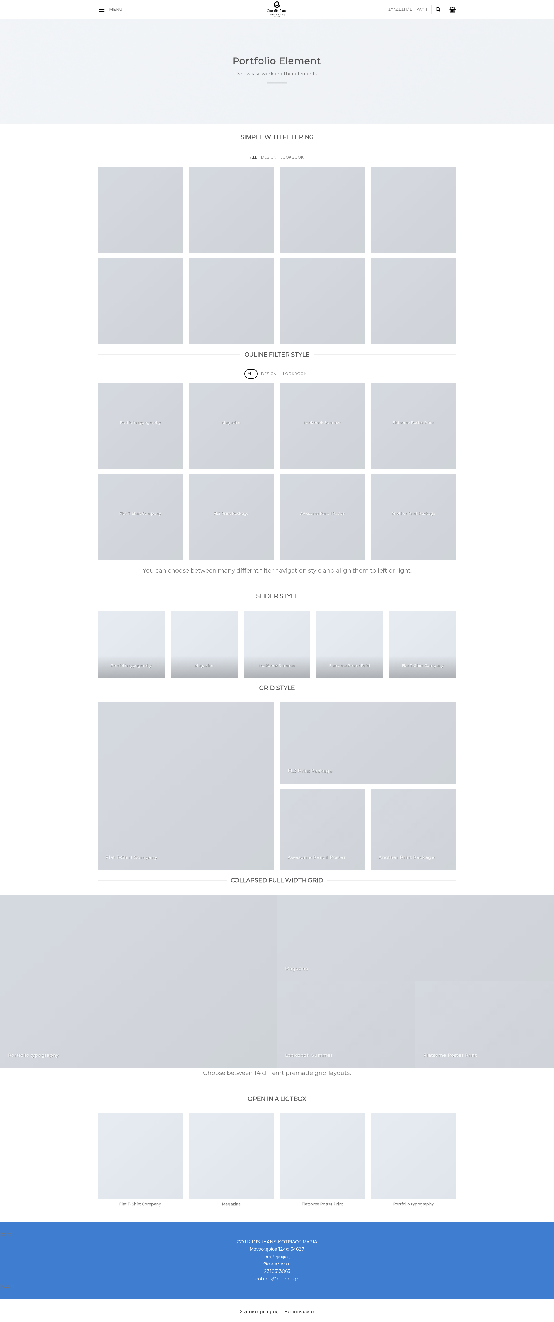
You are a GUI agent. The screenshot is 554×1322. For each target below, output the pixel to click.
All (253, 157)
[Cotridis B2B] (277, 9)
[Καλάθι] (452, 9)
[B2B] (101, 9)
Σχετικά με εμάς (259, 1311)
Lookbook (292, 157)
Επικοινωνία (300, 1311)
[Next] (456, 646)
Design (268, 157)
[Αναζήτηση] (438, 9)
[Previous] (98, 646)
